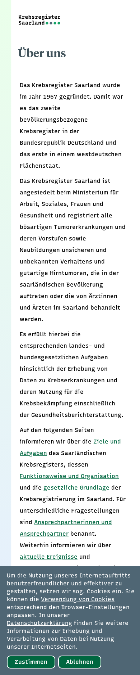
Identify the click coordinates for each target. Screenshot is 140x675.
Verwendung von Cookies (78, 599)
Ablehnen (79, 661)
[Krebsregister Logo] (37, 19)
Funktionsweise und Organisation (69, 476)
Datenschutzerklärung (39, 623)
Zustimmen (31, 661)
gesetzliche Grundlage (76, 487)
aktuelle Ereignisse (49, 556)
